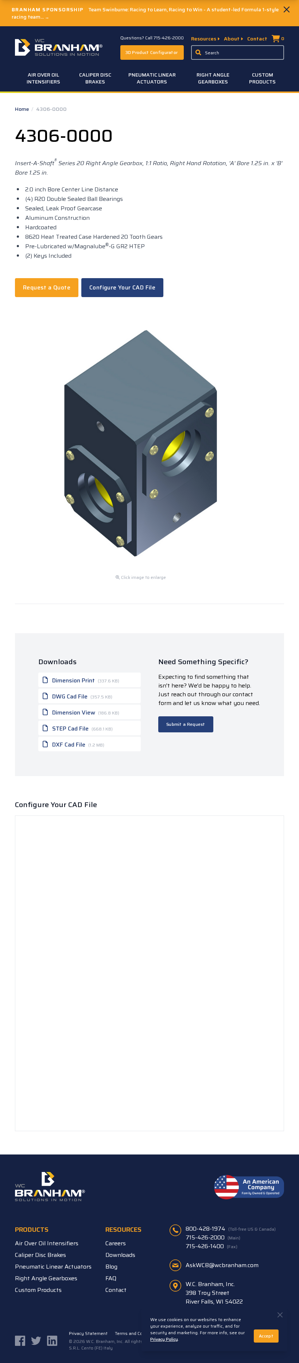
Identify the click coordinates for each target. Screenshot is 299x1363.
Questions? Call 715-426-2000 (152, 38)
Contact (257, 39)
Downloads (120, 1254)
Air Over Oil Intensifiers (43, 78)
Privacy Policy (164, 1339)
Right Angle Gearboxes (213, 78)
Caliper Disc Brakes (95, 78)
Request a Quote (46, 287)
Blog (111, 1266)
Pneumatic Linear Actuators (152, 78)
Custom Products (262, 78)
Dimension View (85, 712)
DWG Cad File (81, 696)
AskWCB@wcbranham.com (222, 1265)
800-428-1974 (231, 1228)
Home (22, 109)
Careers (115, 1243)
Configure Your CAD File (122, 287)
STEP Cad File (82, 728)
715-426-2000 (213, 1237)
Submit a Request (185, 724)
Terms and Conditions (137, 1333)
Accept (266, 1335)
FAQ (110, 1278)
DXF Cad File (77, 744)
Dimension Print (85, 680)
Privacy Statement (88, 1333)
